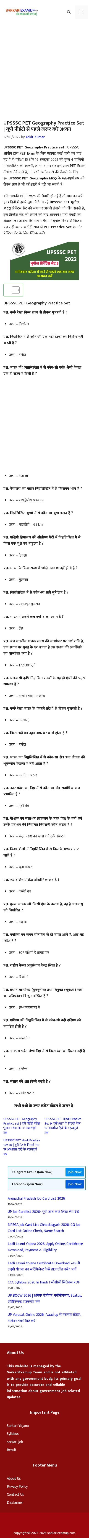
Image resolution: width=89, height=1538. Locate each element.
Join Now (74, 1172)
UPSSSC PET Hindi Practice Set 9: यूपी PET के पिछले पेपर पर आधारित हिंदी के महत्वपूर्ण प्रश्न (62, 1125)
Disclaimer (15, 1503)
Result (11, 1450)
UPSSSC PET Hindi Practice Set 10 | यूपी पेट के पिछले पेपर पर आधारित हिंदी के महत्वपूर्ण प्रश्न (21, 1147)
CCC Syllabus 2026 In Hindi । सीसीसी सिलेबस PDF (44, 1282)
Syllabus (13, 1434)
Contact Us (15, 1495)
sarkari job (15, 1442)
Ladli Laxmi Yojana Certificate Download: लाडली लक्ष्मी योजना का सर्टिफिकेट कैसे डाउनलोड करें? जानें (44, 1266)
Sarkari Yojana (18, 1426)
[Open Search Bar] (69, 12)
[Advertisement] (44, 71)
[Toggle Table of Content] (13, 290)
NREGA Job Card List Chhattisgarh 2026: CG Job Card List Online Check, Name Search (44, 1228)
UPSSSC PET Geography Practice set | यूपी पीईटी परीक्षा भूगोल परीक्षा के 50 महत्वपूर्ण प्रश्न (21, 1125)
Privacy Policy (17, 1487)
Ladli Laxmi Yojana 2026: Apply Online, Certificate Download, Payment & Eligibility (45, 1247)
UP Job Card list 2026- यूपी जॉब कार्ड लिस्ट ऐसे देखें (43, 1212)
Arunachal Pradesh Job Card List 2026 (36, 1199)
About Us (14, 1479)
